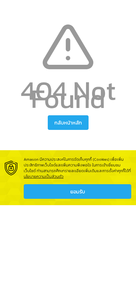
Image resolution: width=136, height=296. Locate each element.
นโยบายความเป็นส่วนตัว (44, 176)
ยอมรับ (77, 191)
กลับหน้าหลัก (68, 122)
